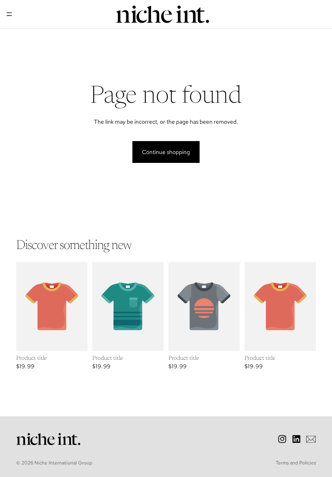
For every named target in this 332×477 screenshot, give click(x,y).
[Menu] (9, 14)
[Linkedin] (296, 439)
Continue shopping (166, 152)
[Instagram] (282, 439)
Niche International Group (63, 463)
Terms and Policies (296, 463)
